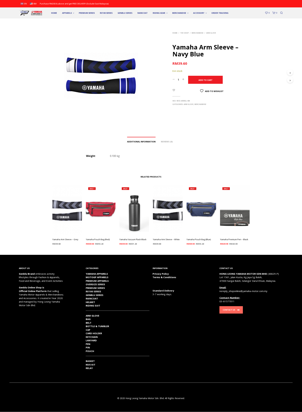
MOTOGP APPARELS (97, 277)
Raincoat (142, 13)
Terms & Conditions (164, 277)
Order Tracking (219, 13)
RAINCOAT (92, 298)
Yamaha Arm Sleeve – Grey (65, 239)
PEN (88, 344)
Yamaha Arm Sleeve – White (166, 239)
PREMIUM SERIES (95, 287)
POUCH (90, 351)
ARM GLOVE (92, 315)
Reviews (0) (167, 141)
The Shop (184, 33)
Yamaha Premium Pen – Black (234, 239)
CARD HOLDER (94, 333)
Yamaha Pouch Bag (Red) (98, 239)
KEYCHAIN (92, 336)
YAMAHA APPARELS (97, 273)
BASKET (90, 361)
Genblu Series (125, 13)
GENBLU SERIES (94, 295)
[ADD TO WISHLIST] (67, 233)
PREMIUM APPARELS (97, 280)
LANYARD (91, 340)
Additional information (141, 141)
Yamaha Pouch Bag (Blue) (199, 239)
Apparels (67, 13)
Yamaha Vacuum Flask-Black (132, 239)
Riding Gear (159, 13)
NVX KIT (90, 364)
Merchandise (179, 13)
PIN (88, 347)
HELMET (90, 302)
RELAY (89, 368)
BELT (88, 322)
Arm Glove (211, 33)
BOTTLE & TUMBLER (97, 326)
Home (54, 13)
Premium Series (87, 13)
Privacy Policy (161, 273)
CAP (88, 329)
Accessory (198, 13)
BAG (88, 319)
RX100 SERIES (106, 13)
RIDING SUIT (93, 305)
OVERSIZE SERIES (95, 284)
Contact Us (229, 310)
